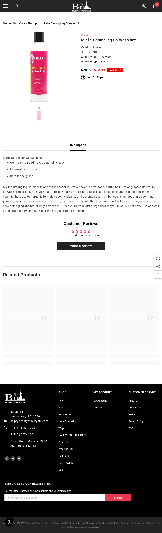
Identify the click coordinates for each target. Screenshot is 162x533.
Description (78, 145)
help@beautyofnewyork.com (29, 421)
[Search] (16, 6)
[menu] (5, 6)
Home (7, 23)
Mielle (84, 34)
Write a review (81, 246)
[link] (28, 356)
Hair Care (19, 23)
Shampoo (34, 23)
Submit (118, 497)
